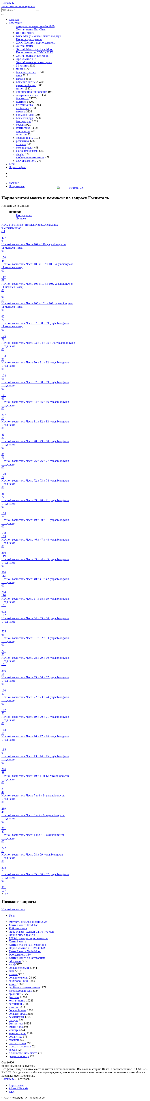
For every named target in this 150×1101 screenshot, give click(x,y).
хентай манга (24, 104)
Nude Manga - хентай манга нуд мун (38, 36)
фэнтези (21, 101)
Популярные (17, 186)
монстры (21, 134)
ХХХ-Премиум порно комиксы (35, 42)
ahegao (20, 154)
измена (20, 78)
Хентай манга (24, 45)
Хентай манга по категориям (34, 62)
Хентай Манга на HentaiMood (34, 49)
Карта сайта (16, 1085)
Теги (12, 163)
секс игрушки (24, 147)
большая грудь (25, 118)
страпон (21, 144)
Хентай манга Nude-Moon (32, 55)
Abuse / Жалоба (18, 1088)
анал (19, 75)
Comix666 (7, 1078)
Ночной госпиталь (13, 909)
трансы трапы (24, 137)
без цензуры (23, 121)
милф (19, 68)
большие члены (25, 81)
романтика (22, 141)
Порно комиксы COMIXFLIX (34, 52)
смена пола (23, 131)
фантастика (23, 127)
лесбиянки (22, 108)
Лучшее (21, 218)
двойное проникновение (31, 91)
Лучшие (14, 182)
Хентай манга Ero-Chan (31, 29)
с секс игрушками (27, 150)
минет (20, 88)
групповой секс (26, 85)
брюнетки (22, 98)
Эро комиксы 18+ (27, 59)
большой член (25, 114)
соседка (21, 124)
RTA (11, 1091)
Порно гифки (17, 167)
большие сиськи (26, 72)
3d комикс (22, 65)
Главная (14, 19)
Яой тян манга (25, 32)
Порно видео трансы (29, 39)
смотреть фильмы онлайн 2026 (35, 26)
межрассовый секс (27, 95)
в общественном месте (30, 157)
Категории (15, 22)
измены (21, 111)
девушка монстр (26, 160)
